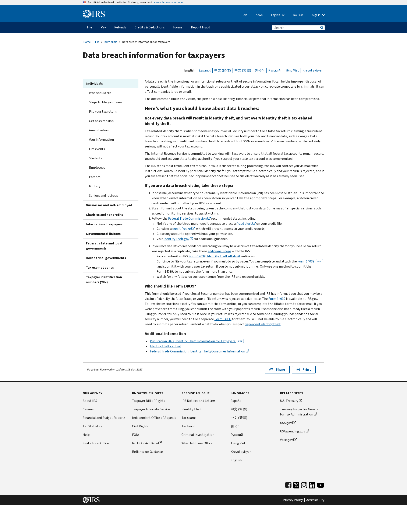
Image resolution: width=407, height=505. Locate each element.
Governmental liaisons (103, 233)
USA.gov (286, 423)
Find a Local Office (96, 443)
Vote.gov (286, 440)
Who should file (100, 93)
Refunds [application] (120, 27)
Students (95, 158)
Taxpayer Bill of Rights (148, 400)
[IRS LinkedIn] (312, 484)
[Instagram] (304, 484)
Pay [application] (103, 27)
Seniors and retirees (103, 195)
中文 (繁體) (242, 70)
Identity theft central (165, 346)
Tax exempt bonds (100, 267)
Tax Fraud (188, 426)
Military (94, 186)
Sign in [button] (316, 15)
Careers (88, 409)
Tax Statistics (92, 426)
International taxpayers (104, 224)
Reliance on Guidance (147, 451)
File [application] (89, 27)
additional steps (219, 251)
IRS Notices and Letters (198, 400)
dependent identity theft (263, 324)
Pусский (237, 434)
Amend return (99, 130)
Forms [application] (178, 27)
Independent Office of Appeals (154, 417)
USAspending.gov (292, 431)
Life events (97, 149)
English (276, 15)
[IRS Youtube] (320, 484)
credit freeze (181, 228)
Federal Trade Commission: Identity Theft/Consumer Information (197, 351)
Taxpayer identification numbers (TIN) (104, 279)
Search (321, 27)
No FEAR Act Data (145, 443)
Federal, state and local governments (104, 246)
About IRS (90, 400)
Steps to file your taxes (105, 102)
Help (244, 15)
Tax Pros (298, 15)
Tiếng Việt (291, 70)
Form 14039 (309, 261)
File (97, 42)
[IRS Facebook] (288, 484)
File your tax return (103, 111)
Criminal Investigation (197, 434)
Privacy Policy (293, 500)
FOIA (135, 434)
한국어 (260, 70)
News (259, 15)
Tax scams (188, 417)
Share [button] (280, 369)
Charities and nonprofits (104, 214)
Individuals (110, 42)
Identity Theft (191, 409)
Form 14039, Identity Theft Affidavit (214, 256)
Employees (97, 167)
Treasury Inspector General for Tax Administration (299, 412)
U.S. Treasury (289, 400)
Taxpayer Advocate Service (151, 409)
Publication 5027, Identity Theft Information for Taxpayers (196, 341)
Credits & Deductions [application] (150, 27)
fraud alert (244, 223)
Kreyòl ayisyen (312, 70)
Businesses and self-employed (109, 205)
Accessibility (315, 500)
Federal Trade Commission (187, 218)
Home (87, 42)
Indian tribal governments (106, 258)
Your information (101, 139)
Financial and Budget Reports (104, 417)
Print (306, 369)
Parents (94, 177)
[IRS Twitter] (296, 484)
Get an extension (101, 121)
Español (205, 70)
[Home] (94, 12)
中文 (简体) (222, 70)
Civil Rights (140, 426)
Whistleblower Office (196, 443)
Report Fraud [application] (200, 27)
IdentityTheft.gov (176, 239)
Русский (274, 70)
